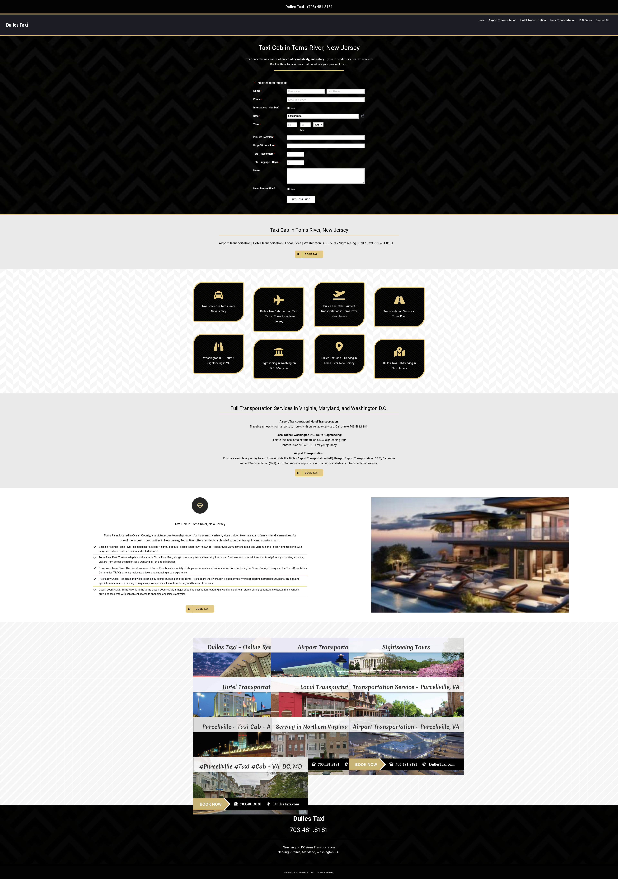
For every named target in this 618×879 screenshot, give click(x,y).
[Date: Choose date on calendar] (363, 116)
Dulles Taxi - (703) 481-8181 (309, 7)
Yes (293, 108)
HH (288, 130)
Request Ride (301, 199)
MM (302, 130)
